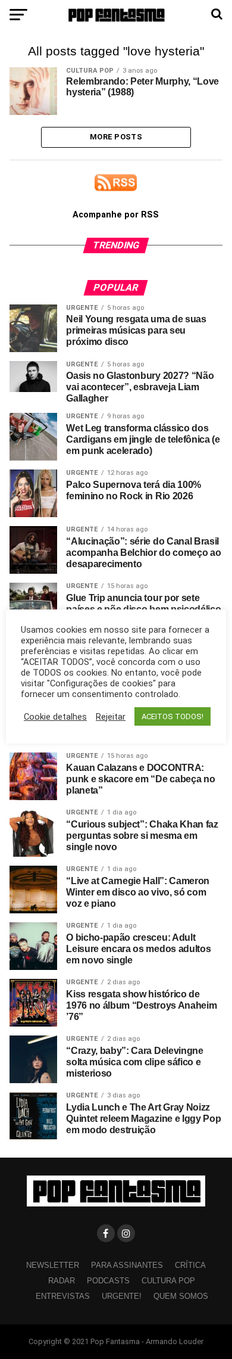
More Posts (116, 136)
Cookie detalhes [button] (55, 716)
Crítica (190, 1265)
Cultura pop (168, 1280)
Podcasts (108, 1280)
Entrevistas (63, 1296)
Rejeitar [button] (111, 716)
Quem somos (180, 1296)
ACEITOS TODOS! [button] (172, 716)
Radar (61, 1280)
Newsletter (52, 1265)
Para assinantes (127, 1265)
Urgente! (122, 1296)
